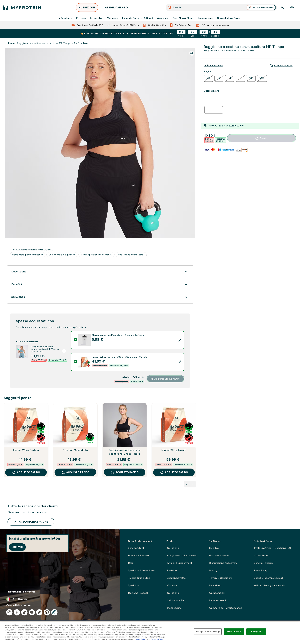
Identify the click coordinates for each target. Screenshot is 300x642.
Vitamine (112, 18)
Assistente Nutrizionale (263, 7)
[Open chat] (54, 612)
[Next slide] (195, 447)
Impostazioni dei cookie (21, 591)
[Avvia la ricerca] (170, 7)
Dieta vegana (174, 608)
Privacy (213, 570)
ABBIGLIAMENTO (116, 7)
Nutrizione (173, 548)
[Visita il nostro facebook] (17, 612)
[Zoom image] (191, 53)
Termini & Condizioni (220, 578)
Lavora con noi (217, 600)
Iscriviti (17, 547)
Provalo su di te (283, 65)
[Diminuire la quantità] (208, 110)
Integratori (96, 18)
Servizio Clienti (136, 548)
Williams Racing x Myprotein (269, 585)
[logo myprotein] (22, 7)
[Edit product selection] (179, 340)
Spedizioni (133, 585)
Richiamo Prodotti (138, 593)
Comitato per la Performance (225, 608)
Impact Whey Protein (26, 450)
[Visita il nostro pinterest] (47, 612)
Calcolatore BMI (176, 600)
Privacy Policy (139, 639)
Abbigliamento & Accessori (182, 555)
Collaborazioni (217, 593)
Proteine (81, 18)
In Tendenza (65, 18)
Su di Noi (214, 548)
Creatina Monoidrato (75, 450)
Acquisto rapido (28, 472)
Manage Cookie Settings (208, 631)
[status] (213, 110)
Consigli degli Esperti (229, 18)
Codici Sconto (262, 555)
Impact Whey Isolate (174, 450)
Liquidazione (205, 18)
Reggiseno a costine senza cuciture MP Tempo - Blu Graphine (52, 43)
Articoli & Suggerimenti (179, 563)
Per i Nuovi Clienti (183, 18)
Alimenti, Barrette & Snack (137, 18)
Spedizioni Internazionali (141, 570)
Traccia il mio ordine (139, 578)
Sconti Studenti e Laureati (268, 578)
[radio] (208, 78)
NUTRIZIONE (86, 7)
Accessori (163, 18)
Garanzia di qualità (219, 555)
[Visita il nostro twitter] (39, 612)
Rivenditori (215, 585)
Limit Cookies (234, 631)
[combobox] (221, 7)
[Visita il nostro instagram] (9, 612)
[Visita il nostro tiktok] (24, 612)
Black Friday (260, 570)
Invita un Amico (272, 548)
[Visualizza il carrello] (292, 7)
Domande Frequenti (139, 555)
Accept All (256, 631)
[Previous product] (187, 484)
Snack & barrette (176, 578)
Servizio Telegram (263, 563)
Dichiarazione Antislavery (223, 563)
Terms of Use (156, 639)
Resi (130, 563)
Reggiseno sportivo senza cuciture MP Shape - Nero (124, 452)
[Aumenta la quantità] (219, 110)
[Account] (282, 7)
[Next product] (193, 484)
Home (11, 43)
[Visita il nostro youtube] (32, 612)
